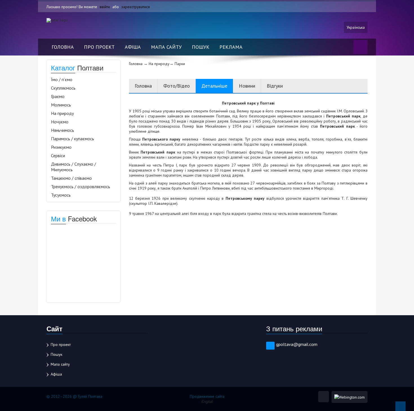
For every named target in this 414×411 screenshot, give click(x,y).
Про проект (99, 47)
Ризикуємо (61, 147)
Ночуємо (59, 122)
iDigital (207, 401)
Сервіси (58, 155)
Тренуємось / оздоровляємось (80, 186)
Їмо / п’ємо (61, 79)
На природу (62, 113)
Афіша (133, 47)
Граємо (57, 96)
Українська (356, 27)
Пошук (200, 47)
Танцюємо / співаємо (71, 178)
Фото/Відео (176, 86)
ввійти (105, 6)
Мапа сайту (166, 47)
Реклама (230, 47)
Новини (247, 86)
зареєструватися (135, 6)
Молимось (61, 105)
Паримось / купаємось (72, 138)
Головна (63, 47)
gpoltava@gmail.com (296, 344)
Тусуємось (61, 195)
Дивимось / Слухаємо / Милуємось (73, 166)
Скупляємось (63, 88)
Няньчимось (62, 130)
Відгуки (275, 86)
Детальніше (214, 86)
